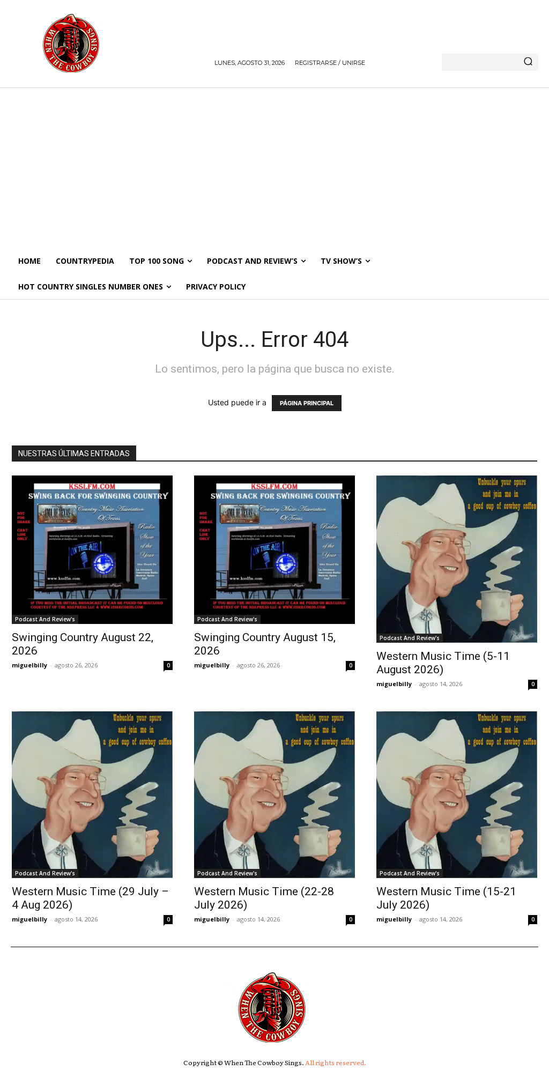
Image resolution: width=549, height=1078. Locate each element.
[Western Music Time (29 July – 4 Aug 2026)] (92, 794)
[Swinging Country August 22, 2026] (92, 549)
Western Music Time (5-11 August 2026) (443, 663)
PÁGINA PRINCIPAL (306, 403)
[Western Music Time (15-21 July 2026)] (456, 794)
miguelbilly (29, 665)
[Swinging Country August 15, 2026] (274, 549)
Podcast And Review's (45, 619)
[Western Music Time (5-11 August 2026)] (456, 558)
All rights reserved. (335, 1062)
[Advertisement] (274, 168)
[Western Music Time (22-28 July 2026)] (274, 794)
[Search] (528, 62)
